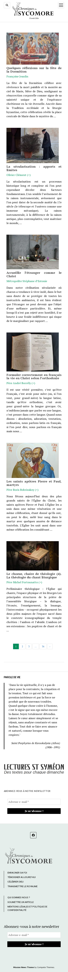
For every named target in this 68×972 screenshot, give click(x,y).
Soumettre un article (20, 902)
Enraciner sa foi (17, 872)
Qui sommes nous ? (18, 897)
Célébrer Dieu (15, 881)
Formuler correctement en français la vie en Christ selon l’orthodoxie (34, 376)
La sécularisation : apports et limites (34, 168)
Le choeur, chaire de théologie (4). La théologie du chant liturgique (34, 575)
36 (43, 646)
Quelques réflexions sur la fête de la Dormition (34, 69)
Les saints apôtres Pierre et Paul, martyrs (34, 483)
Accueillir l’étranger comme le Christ (34, 274)
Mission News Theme (23, 967)
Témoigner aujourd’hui (21, 877)
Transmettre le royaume (22, 886)
